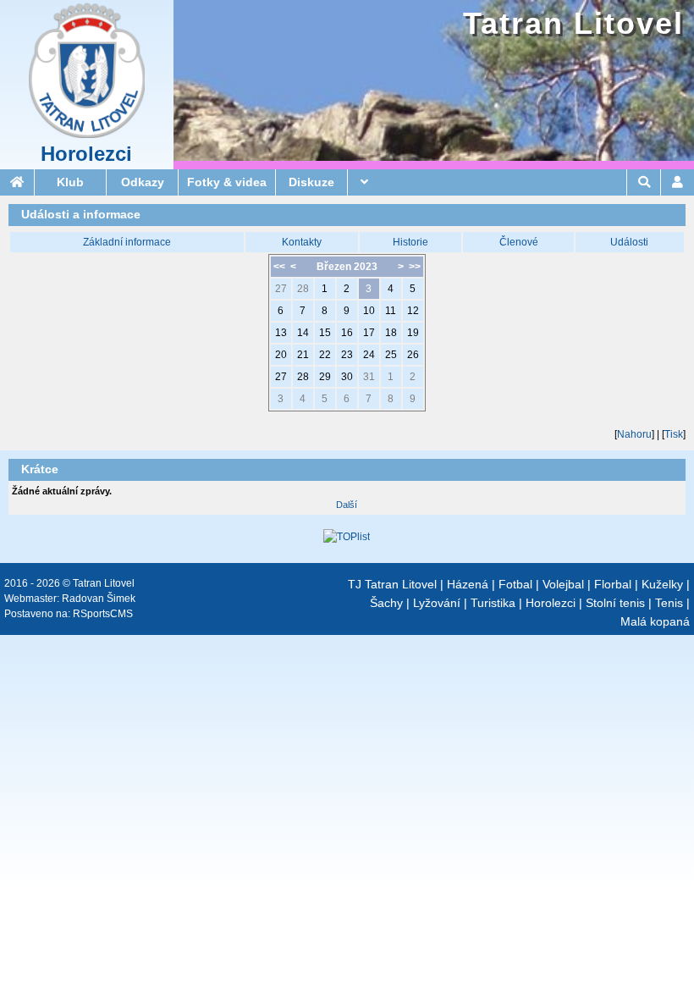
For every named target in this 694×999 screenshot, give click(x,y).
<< (279, 267)
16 (347, 333)
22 (325, 355)
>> (415, 267)
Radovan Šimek (98, 598)
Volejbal (563, 584)
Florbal (612, 584)
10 (369, 311)
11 (390, 311)
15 (325, 333)
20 (281, 355)
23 (347, 355)
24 (369, 355)
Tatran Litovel (573, 23)
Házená (467, 584)
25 (391, 355)
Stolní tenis (615, 603)
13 (281, 333)
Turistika (493, 603)
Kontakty (302, 242)
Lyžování (436, 603)
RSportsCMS (103, 614)
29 (325, 377)
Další (346, 505)
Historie (410, 242)
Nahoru (634, 434)
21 (303, 355)
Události (629, 242)
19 (413, 333)
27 (281, 289)
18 (391, 333)
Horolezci (86, 154)
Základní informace (127, 242)
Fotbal (515, 584)
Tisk (673, 434)
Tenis (669, 603)
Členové (518, 242)
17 (369, 333)
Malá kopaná (655, 621)
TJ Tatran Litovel (392, 584)
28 (303, 289)
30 (347, 377)
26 (413, 355)
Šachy (386, 603)
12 (413, 311)
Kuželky (662, 584)
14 (303, 333)
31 (369, 377)
